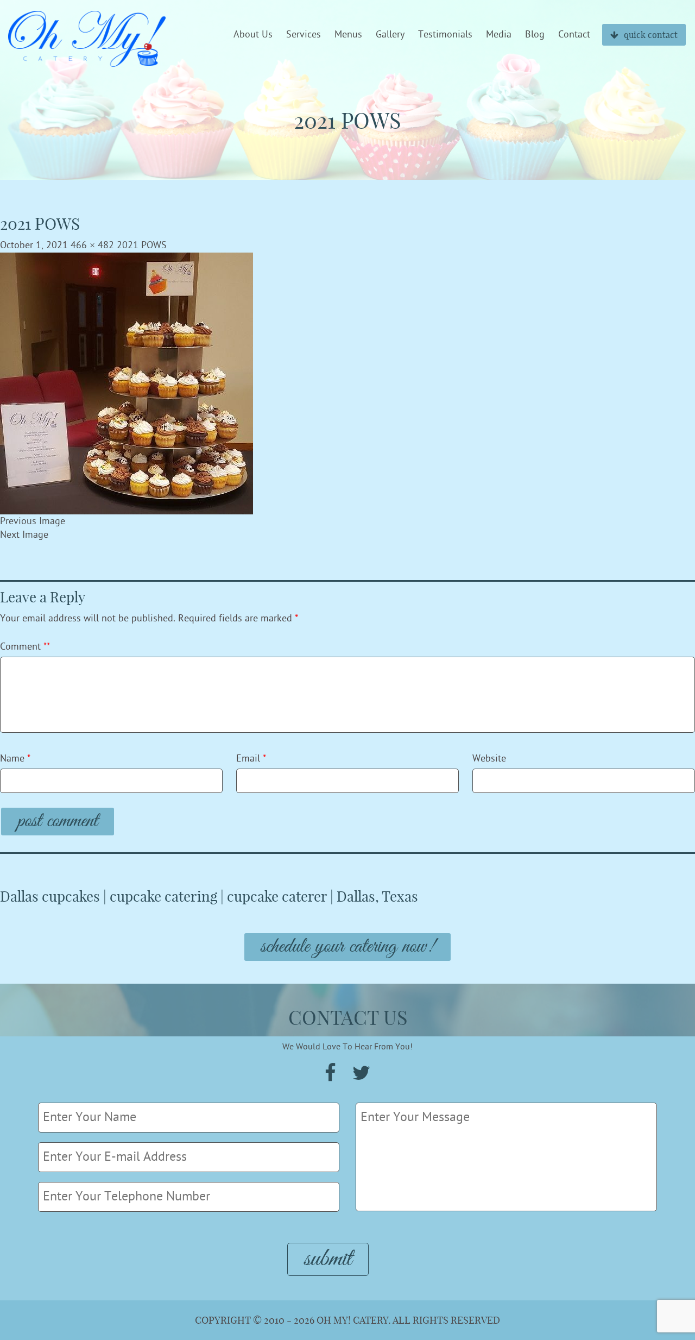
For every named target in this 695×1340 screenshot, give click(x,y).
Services (303, 34)
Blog (535, 34)
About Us (253, 34)
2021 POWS (142, 245)
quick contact (651, 34)
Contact (574, 34)
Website (489, 758)
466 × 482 (92, 245)
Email (251, 758)
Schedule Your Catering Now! (347, 947)
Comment (25, 646)
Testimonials (445, 34)
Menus (348, 34)
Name (15, 758)
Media (498, 34)
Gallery (390, 34)
